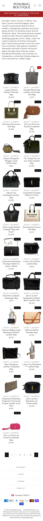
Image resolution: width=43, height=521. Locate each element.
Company (21, 467)
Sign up (21, 488)
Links (21, 474)
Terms (21, 481)
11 (30, 455)
